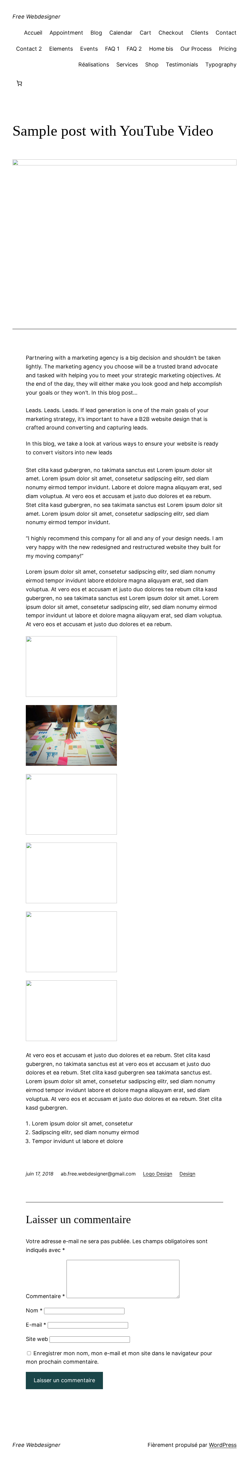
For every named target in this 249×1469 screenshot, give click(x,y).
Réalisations (93, 64)
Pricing (228, 49)
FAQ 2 (134, 49)
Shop (152, 64)
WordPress (223, 1445)
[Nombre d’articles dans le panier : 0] (19, 83)
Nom (34, 1310)
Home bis (161, 49)
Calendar (120, 32)
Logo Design (157, 1174)
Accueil (33, 32)
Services (127, 64)
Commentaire (45, 1296)
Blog (96, 32)
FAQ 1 (112, 49)
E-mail (36, 1324)
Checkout (171, 32)
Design (187, 1174)
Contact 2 (29, 49)
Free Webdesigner (36, 16)
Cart (145, 32)
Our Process (196, 49)
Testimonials (182, 64)
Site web (37, 1339)
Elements (61, 49)
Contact (226, 32)
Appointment (66, 32)
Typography (221, 64)
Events (89, 49)
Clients (199, 32)
